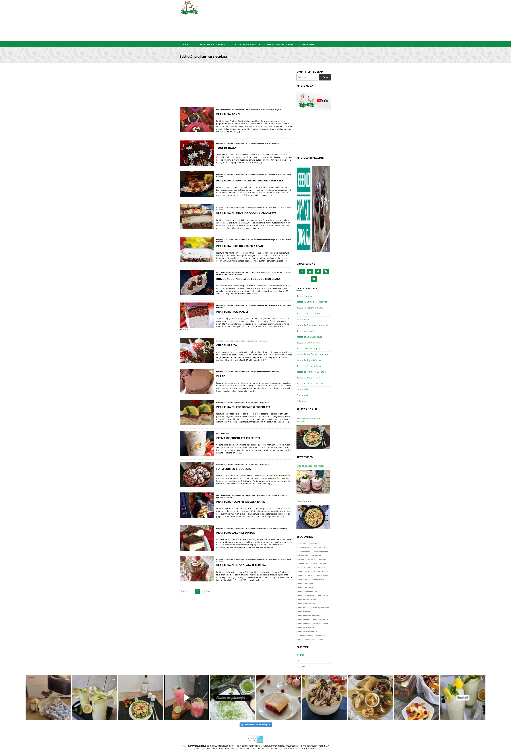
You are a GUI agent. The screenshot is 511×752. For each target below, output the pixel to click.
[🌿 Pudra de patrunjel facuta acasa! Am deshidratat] (232, 697)
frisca (314, 563)
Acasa (185, 44)
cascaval (301, 559)
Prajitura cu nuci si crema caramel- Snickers (249, 180)
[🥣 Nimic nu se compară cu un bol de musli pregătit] (416, 697)
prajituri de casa (321, 575)
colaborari (322, 559)
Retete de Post (234, 44)
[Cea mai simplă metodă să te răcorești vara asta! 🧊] (186, 697)
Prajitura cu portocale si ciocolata (243, 407)
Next (208, 591)
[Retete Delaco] (313, 210)
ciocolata (311, 559)
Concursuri (302, 395)
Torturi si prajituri (274, 110)
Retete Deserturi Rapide (308, 348)
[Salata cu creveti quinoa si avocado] (313, 437)
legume (323, 563)
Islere (220, 376)
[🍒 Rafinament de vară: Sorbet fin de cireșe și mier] (48, 697)
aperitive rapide (304, 551)
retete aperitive (318, 579)
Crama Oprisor (303, 563)
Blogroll (300, 654)
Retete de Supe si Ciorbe (308, 360)
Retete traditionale (305, 635)
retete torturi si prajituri (307, 631)
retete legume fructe (320, 607)
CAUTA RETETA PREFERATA (309, 71)
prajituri (307, 567)
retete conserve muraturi (307, 591)
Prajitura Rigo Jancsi (232, 312)
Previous (185, 591)
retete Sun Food (304, 623)
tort (299, 639)
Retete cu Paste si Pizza (308, 377)
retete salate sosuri (320, 619)
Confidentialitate (305, 44)
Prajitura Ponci (228, 114)
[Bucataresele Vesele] (189, 7)
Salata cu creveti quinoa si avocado (309, 419)
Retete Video (302, 389)
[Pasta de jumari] (313, 517)
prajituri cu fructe (305, 575)
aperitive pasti (319, 547)
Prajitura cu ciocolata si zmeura (241, 565)
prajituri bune (319, 567)
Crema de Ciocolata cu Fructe (238, 438)
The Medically (310, 748)
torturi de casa (309, 639)
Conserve (220, 44)
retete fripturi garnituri (307, 603)
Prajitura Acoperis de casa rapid (240, 502)
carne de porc (303, 555)
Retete (193, 44)
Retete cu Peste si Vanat (308, 313)
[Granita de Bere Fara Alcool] (313, 481)
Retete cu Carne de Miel (308, 342)
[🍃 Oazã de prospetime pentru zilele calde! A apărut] (94, 697)
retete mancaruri (304, 611)
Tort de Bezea (226, 148)
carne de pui (316, 555)
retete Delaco (323, 595)
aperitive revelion (321, 551)
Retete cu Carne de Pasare (309, 366)
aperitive (314, 543)
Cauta (325, 77)
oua (299, 567)
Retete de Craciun (260, 110)
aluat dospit (302, 543)
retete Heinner (303, 607)
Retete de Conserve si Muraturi (312, 325)
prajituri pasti (303, 579)
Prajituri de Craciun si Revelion (241, 110)
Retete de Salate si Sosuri (309, 336)
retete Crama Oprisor (306, 595)
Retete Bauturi (303, 319)
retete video (320, 635)
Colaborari (301, 401)
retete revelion (303, 619)
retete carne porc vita (306, 587)
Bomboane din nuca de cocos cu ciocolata (248, 279)
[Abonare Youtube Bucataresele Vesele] (313, 100)
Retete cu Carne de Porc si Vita (311, 301)
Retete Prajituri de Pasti (274, 174)
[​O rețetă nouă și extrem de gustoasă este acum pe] (370, 697)
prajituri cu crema (321, 571)
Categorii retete (206, 44)
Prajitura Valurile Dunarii (236, 532)
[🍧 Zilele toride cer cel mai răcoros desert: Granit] (462, 697)
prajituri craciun (304, 571)
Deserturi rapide (222, 110)
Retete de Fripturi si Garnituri (311, 371)
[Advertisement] (268, 20)
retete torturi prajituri (306, 627)
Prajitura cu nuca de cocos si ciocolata (246, 213)
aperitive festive (304, 547)
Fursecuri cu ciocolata (233, 469)
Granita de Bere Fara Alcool (310, 465)
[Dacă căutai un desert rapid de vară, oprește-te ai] (324, 697)
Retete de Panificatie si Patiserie (312, 354)
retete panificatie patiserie (308, 615)
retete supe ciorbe (320, 623)
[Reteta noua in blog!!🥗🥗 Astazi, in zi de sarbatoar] (140, 697)
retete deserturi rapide (307, 599)
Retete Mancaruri (305, 331)
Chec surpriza (226, 345)
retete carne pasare (305, 583)
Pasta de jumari (304, 501)
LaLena (300, 660)
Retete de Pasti (250, 44)
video (321, 639)
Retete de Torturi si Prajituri (310, 383)
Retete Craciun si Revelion (271, 44)
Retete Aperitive (304, 296)
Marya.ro (301, 666)
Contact (290, 44)
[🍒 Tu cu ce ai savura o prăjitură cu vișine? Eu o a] (278, 697)
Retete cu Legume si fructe (309, 307)
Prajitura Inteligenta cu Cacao (239, 246)
